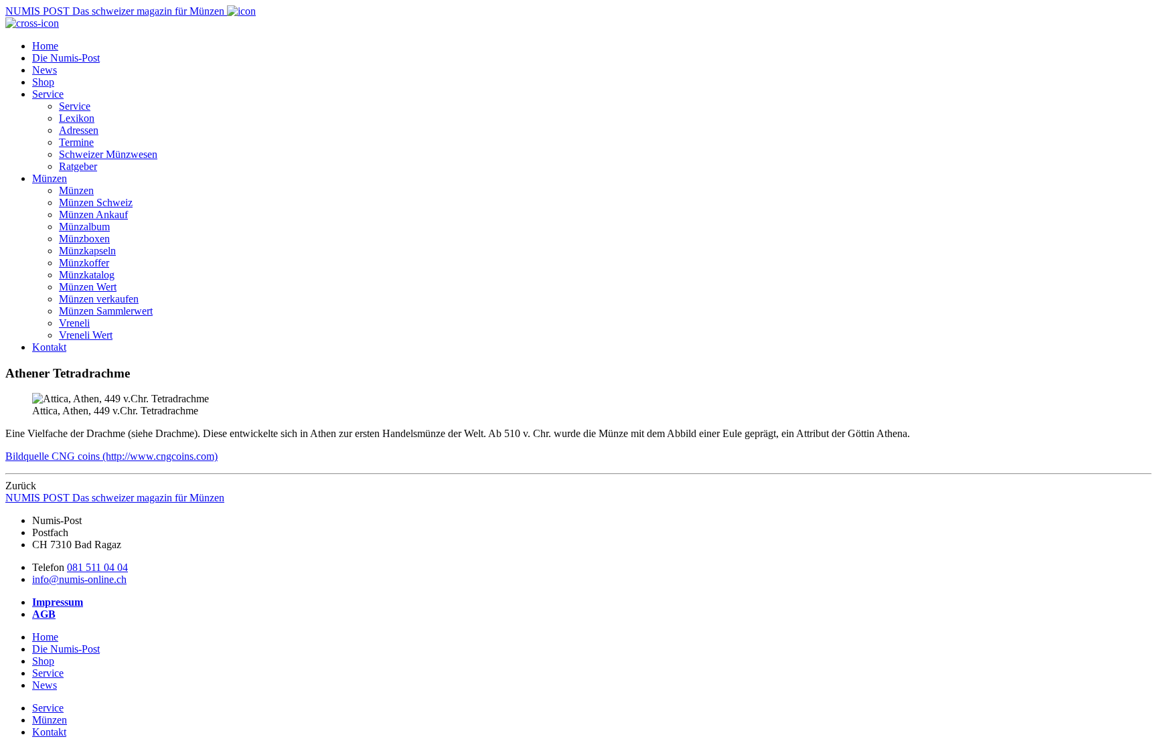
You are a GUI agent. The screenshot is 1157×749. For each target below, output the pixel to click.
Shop (43, 82)
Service (48, 94)
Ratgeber (78, 166)
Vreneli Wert (85, 335)
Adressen (78, 130)
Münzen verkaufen (99, 299)
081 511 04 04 (97, 567)
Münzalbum (84, 226)
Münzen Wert (88, 287)
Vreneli (74, 323)
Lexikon (76, 118)
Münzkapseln (87, 250)
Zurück (20, 485)
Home (45, 46)
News (44, 70)
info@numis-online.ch (79, 579)
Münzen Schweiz (96, 202)
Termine (76, 142)
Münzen (49, 178)
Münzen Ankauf (93, 214)
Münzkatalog (86, 274)
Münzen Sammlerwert (106, 311)
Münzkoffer (84, 262)
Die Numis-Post (66, 58)
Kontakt (49, 347)
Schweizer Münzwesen (108, 154)
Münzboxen (84, 238)
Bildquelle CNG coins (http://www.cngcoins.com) (111, 456)
